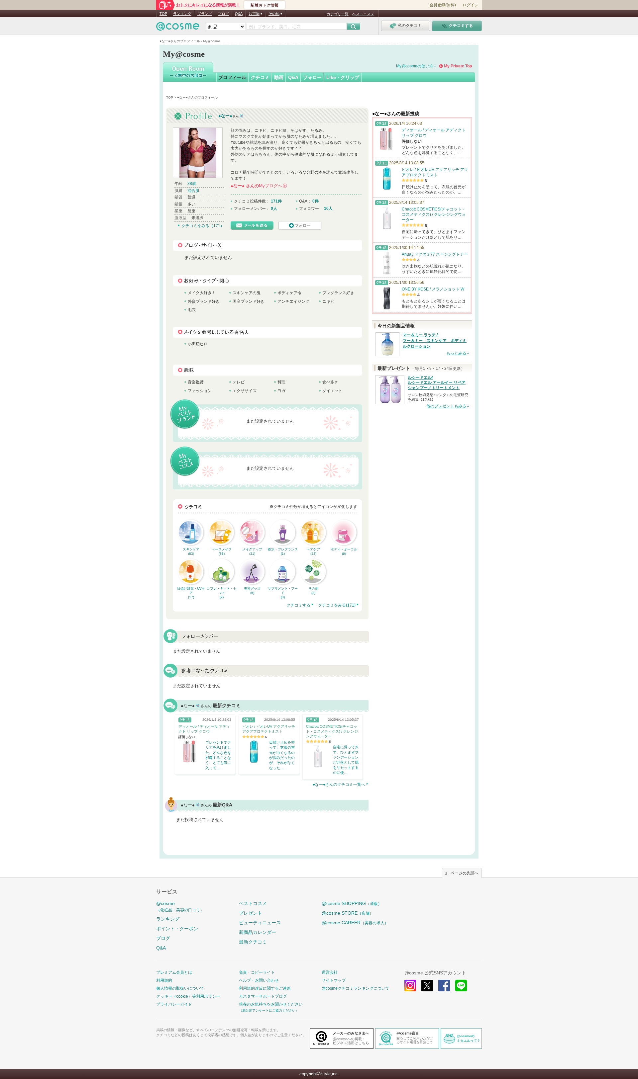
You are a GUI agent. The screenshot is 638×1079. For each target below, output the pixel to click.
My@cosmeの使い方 (414, 66)
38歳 (191, 183)
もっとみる (456, 353)
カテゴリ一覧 (338, 14)
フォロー (312, 77)
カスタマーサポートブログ (263, 996)
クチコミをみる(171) (337, 605)
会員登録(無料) (442, 5)
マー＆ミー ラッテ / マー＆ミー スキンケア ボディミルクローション (435, 341)
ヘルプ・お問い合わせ (259, 980)
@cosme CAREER (355, 922)
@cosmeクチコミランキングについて (355, 988)
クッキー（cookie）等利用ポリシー (188, 996)
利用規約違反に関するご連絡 (265, 988)
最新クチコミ (253, 942)
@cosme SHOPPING (352, 903)
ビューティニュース (260, 922)
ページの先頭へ (464, 873)
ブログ (223, 14)
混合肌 (193, 190)
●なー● (225, 115)
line (461, 985)
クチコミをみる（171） (202, 225)
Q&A (239, 14)
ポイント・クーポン (177, 928)
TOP (163, 14)
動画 (278, 77)
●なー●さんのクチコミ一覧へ (339, 784)
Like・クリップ (342, 77)
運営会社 (330, 972)
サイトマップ (334, 980)
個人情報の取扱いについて (180, 988)
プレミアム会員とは (174, 972)
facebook (444, 985)
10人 (328, 208)
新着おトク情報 (264, 5)
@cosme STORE (347, 913)
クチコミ (260, 77)
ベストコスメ (363, 14)
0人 (274, 208)
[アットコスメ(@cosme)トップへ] (177, 28)
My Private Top (458, 66)
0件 (315, 201)
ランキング (182, 14)
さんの (258, 185)
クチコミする (298, 605)
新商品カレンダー (257, 932)
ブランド (204, 14)
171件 (276, 201)
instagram (410, 985)
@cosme (180, 906)
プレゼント (250, 913)
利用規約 (164, 980)
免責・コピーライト (257, 972)
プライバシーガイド (174, 1004)
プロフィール (232, 77)
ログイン (470, 5)
